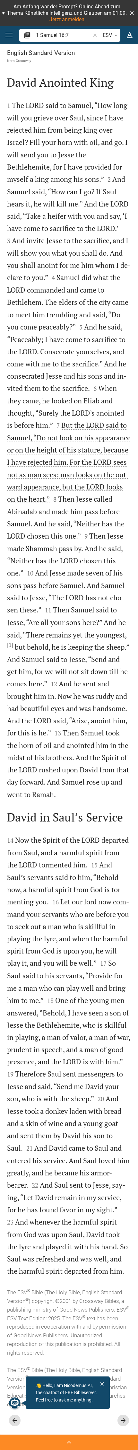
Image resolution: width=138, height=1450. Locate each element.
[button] (132, 13)
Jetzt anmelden (66, 19)
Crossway (23, 60)
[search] (63, 35)
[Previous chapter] (15, 1420)
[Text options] (129, 35)
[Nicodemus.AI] (15, 1403)
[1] (10, 644)
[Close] (102, 1383)
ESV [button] (107, 35)
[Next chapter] (123, 1420)
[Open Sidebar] (69, 1442)
